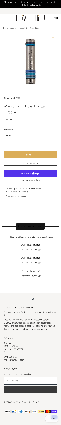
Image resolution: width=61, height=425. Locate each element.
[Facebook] (27, 299)
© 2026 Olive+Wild (12, 402)
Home (5, 28)
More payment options (30, 180)
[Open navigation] (5, 18)
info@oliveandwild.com (14, 360)
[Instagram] (33, 299)
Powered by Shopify (31, 402)
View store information (16, 196)
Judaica (13, 28)
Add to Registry (30, 163)
